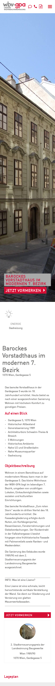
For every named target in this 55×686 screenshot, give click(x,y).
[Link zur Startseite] (14, 6)
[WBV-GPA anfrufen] (35, 6)
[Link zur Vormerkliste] (41, 6)
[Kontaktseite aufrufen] (30, 6)
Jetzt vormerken (23, 290)
